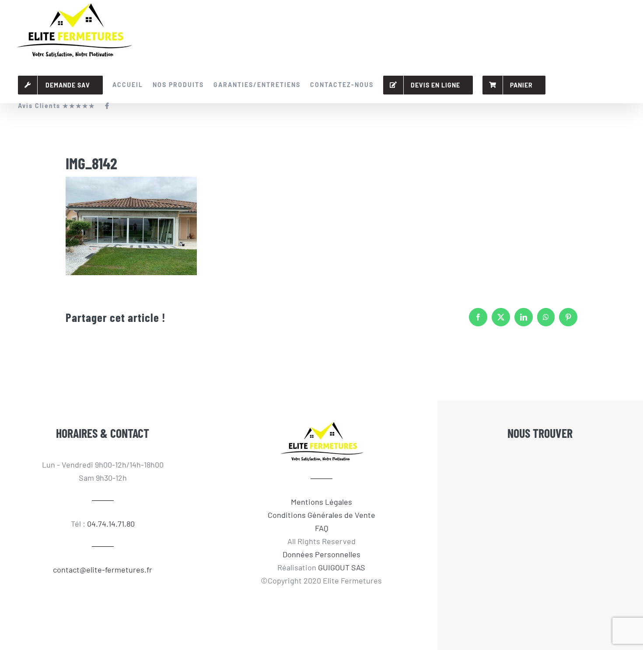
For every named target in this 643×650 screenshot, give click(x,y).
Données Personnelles (321, 554)
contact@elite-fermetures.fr (102, 569)
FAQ (321, 528)
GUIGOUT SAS (341, 567)
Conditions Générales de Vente (321, 515)
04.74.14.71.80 (111, 523)
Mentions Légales (321, 502)
